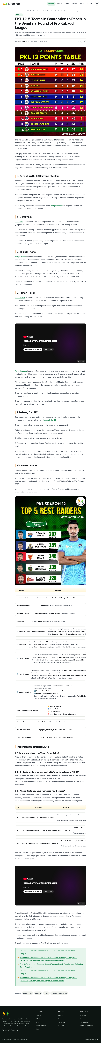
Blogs (37, 1029)
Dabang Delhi (27, 993)
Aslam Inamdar (21, 371)
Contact (82, 1019)
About (89, 4)
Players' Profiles (78, 4)
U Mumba (19, 222)
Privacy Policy (84, 1022)
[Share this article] (80, 41)
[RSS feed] (17, 1030)
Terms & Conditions (86, 1025)
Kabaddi (51, 4)
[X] (8, 1030)
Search (60, 1015)
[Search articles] (97, 4)
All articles (61, 1019)
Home (17, 11)
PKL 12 (59, 4)
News (67, 4)
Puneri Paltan (20, 298)
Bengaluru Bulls (56, 206)
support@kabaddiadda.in (91, 1039)
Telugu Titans (20, 257)
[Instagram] (13, 1030)
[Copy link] (84, 41)
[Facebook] (4, 1030)
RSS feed (61, 1025)
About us (83, 1015)
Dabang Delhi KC (49, 420)
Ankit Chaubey (22, 41)
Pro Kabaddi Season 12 (59, 993)
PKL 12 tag (61, 1022)
